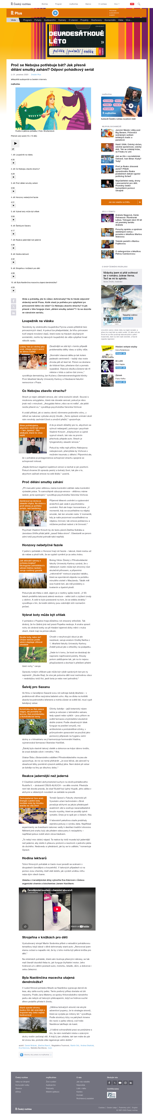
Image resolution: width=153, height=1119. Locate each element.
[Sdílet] (13, 149)
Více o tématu (108, 212)
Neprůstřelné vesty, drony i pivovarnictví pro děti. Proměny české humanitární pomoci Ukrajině (127, 186)
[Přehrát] (15, 143)
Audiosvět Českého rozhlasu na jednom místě (118, 119)
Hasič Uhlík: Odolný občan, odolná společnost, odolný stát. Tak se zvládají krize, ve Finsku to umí (128, 148)
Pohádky (106, 105)
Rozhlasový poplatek (85, 1098)
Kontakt (79, 1095)
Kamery (112, 15)
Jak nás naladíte (83, 1082)
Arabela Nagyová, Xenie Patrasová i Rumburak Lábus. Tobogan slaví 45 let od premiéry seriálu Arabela (128, 220)
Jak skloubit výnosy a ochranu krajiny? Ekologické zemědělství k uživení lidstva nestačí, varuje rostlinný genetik (32, 565)
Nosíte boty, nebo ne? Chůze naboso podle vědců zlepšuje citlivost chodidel (31, 641)
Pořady (37, 20)
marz (50, 1048)
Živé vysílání (107, 109)
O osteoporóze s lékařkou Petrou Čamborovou (128, 252)
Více (129, 20)
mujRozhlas (73, 4)
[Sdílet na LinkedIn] (13, 312)
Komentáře (110, 20)
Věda (13, 20)
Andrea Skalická (87, 1045)
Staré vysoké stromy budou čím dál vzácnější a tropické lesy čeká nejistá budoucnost (32, 1011)
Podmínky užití (124, 1107)
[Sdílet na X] (13, 306)
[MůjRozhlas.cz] (15, 84)
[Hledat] (139, 4)
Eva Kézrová (24, 1048)
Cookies (102, 1107)
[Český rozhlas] (21, 4)
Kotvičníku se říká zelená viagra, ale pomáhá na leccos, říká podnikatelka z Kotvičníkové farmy (32, 713)
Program (58, 4)
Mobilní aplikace (52, 1092)
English (135, 1107)
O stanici (73, 20)
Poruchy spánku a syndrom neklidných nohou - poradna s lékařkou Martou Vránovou (128, 233)
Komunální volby (22, 1085)
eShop (18, 1092)
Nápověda (80, 1085)
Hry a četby (107, 101)
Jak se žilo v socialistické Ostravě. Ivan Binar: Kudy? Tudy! (128, 158)
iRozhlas (45, 4)
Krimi (117, 101)
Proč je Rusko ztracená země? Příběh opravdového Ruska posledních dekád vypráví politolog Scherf (127, 171)
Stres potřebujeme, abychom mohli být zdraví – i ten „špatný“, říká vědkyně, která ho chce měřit (32, 430)
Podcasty (50, 1088)
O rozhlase (103, 4)
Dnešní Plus (36, 75)
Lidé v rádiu (81, 1088)
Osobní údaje (112, 1107)
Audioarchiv (114, 13)
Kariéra (79, 1092)
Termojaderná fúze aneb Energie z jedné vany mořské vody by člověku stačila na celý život (32, 802)
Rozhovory (96, 20)
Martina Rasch (44, 1045)
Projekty (84, 20)
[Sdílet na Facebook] (13, 300)
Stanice (88, 4)
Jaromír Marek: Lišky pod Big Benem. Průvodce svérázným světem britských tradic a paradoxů (127, 135)
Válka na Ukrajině (22, 1082)
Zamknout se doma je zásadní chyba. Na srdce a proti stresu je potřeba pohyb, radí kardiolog (32, 504)
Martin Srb (74, 1045)
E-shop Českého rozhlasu (115, 267)
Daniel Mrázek (31, 1045)
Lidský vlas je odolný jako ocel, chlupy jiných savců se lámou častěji (32, 349)
